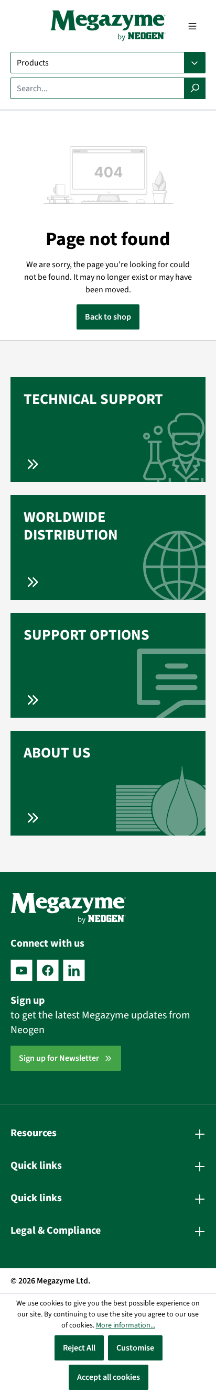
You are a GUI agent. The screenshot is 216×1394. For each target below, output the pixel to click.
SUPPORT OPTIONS (86, 634)
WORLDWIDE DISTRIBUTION (71, 526)
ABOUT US (57, 752)
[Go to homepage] (108, 25)
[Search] (195, 88)
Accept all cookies (108, 1377)
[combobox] (97, 88)
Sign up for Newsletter (59, 1058)
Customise (135, 1348)
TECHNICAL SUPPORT (93, 399)
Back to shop (108, 317)
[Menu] (192, 26)
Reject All (79, 1348)
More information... (125, 1325)
